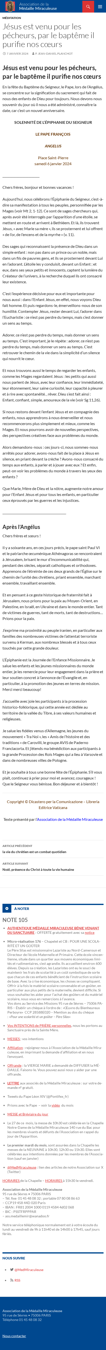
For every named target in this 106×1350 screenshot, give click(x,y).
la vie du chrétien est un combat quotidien (34, 849)
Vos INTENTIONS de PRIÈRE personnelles (39, 1025)
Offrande (14, 1065)
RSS (17, 1280)
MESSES (13, 1039)
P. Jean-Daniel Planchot (54, 53)
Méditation (11, 18)
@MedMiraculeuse (21, 1167)
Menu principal (100, 7)
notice (89, 932)
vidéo (56, 1105)
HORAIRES (11, 1180)
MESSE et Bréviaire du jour (27, 1114)
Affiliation (15, 1048)
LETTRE (13, 1083)
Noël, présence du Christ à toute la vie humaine (38, 867)
